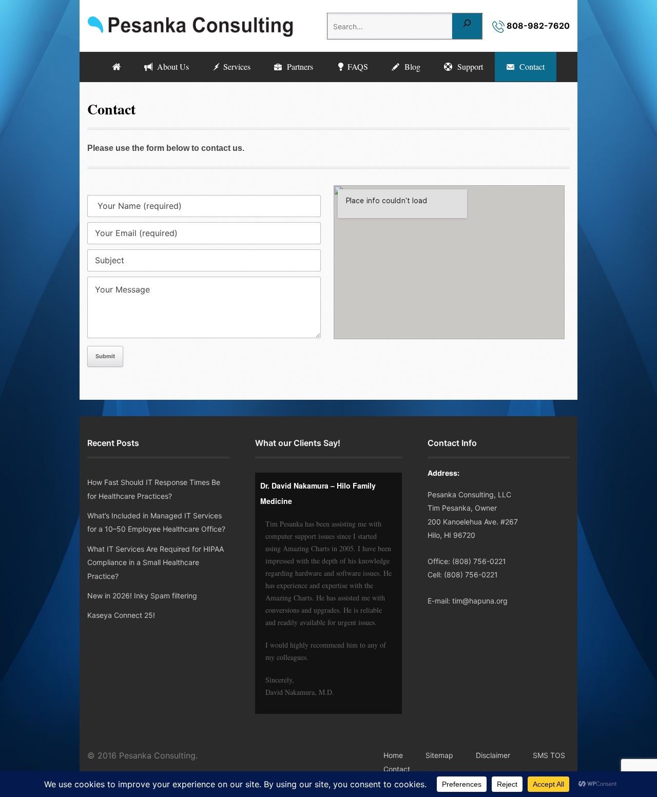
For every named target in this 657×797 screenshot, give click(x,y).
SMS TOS (549, 755)
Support (467, 66)
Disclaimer (493, 755)
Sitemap (439, 755)
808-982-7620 (537, 26)
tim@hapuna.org (480, 600)
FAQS (356, 66)
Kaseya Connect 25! (121, 615)
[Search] (467, 26)
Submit (105, 356)
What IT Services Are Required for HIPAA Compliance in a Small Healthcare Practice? (155, 562)
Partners (297, 66)
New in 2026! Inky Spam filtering (142, 595)
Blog (409, 66)
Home (393, 755)
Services (235, 66)
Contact (529, 66)
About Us (170, 66)
